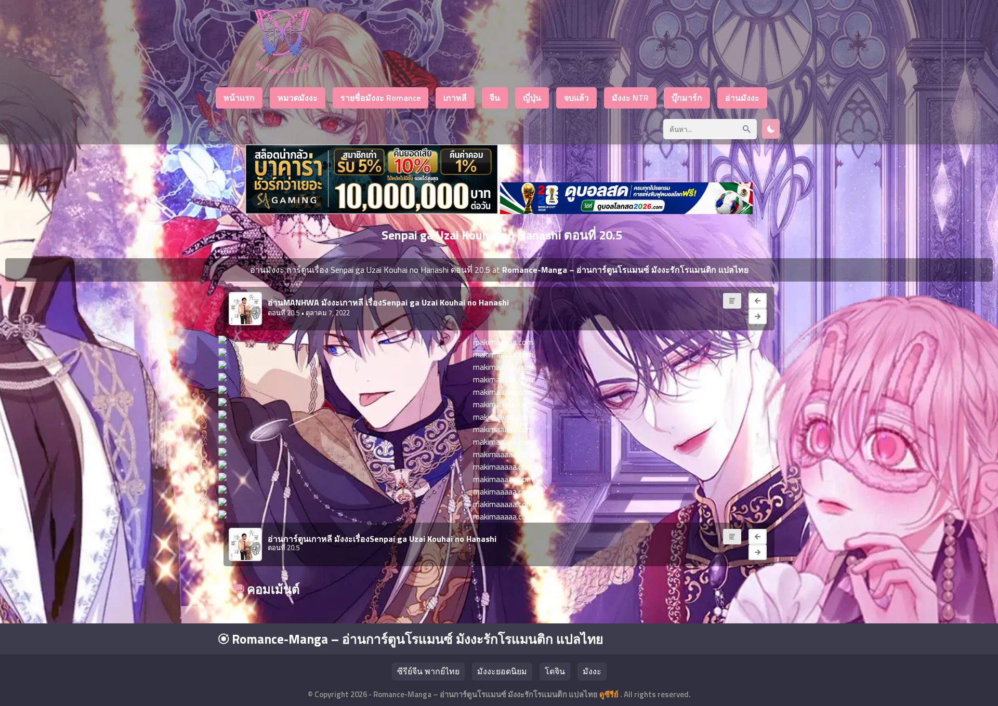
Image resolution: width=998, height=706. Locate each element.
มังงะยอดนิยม (502, 671)
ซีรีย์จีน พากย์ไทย (428, 671)
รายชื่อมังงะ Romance (380, 97)
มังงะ (592, 671)
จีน (495, 97)
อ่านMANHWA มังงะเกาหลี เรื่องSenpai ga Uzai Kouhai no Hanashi (388, 302)
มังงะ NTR (630, 97)
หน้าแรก (239, 97)
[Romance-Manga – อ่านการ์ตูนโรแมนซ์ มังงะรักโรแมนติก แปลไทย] (282, 71)
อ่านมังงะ (742, 97)
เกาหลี (455, 97)
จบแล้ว (576, 97)
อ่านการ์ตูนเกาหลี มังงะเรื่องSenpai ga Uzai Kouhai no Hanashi (382, 538)
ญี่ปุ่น (532, 97)
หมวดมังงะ (298, 97)
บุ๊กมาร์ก (687, 97)
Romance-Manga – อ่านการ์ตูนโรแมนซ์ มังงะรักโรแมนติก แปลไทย (416, 639)
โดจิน (555, 671)
